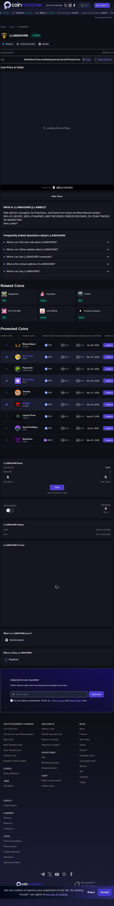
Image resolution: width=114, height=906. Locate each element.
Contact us (9, 828)
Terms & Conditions (13, 841)
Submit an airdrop (50, 739)
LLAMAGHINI (22, 27)
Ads (43, 757)
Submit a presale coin (52, 734)
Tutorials (84, 777)
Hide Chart (57, 196)
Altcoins (83, 766)
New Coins (9, 739)
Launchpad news (88, 761)
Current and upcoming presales (18, 734)
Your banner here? (103, 17)
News (82, 729)
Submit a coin (10, 755)
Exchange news (87, 755)
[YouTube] (57, 874)
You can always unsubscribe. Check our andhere (50, 700)
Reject (91, 892)
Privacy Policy (75, 700)
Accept (105, 892)
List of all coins (10, 729)
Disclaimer (8, 857)
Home (3, 27)
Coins (11, 27)
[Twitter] (65, 5)
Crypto (83, 782)
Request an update (51, 745)
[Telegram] (43, 874)
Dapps (83, 745)
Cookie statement (12, 851)
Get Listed (101, 5)
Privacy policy (10, 846)
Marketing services (50, 762)
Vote (57, 487)
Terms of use (58, 700)
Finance (83, 734)
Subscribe (96, 694)
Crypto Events (10, 805)
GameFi (83, 750)
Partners (8, 818)
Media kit (8, 823)
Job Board (8, 786)
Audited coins (48, 786)
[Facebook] (74, 5)
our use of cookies (57, 894)
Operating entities (12, 862)
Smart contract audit (51, 780)
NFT (82, 771)
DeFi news (85, 739)
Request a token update (15, 761)
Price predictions (11, 773)
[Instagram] (70, 5)
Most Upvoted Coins (13, 745)
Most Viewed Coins (13, 750)
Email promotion (49, 768)
